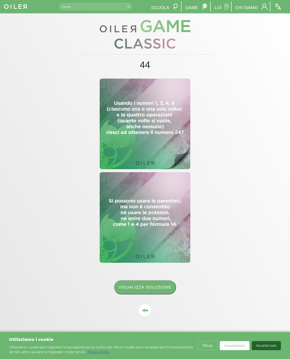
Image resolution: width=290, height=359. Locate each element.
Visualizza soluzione (145, 287)
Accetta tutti (266, 346)
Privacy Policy (99, 352)
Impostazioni (234, 346)
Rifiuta (207, 346)
